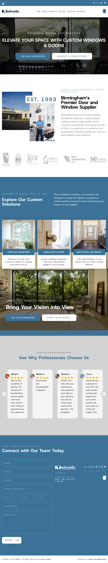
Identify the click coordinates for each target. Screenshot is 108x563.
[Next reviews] (104, 394)
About (44, 11)
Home (38, 11)
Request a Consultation (72, 56)
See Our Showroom (33, 56)
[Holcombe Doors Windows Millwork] (10, 11)
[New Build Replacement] (27, 506)
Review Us (81, 11)
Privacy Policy (45, 559)
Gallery (62, 11)
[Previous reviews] (4, 394)
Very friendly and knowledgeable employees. (42, 385)
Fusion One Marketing (97, 559)
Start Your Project (59, 317)
